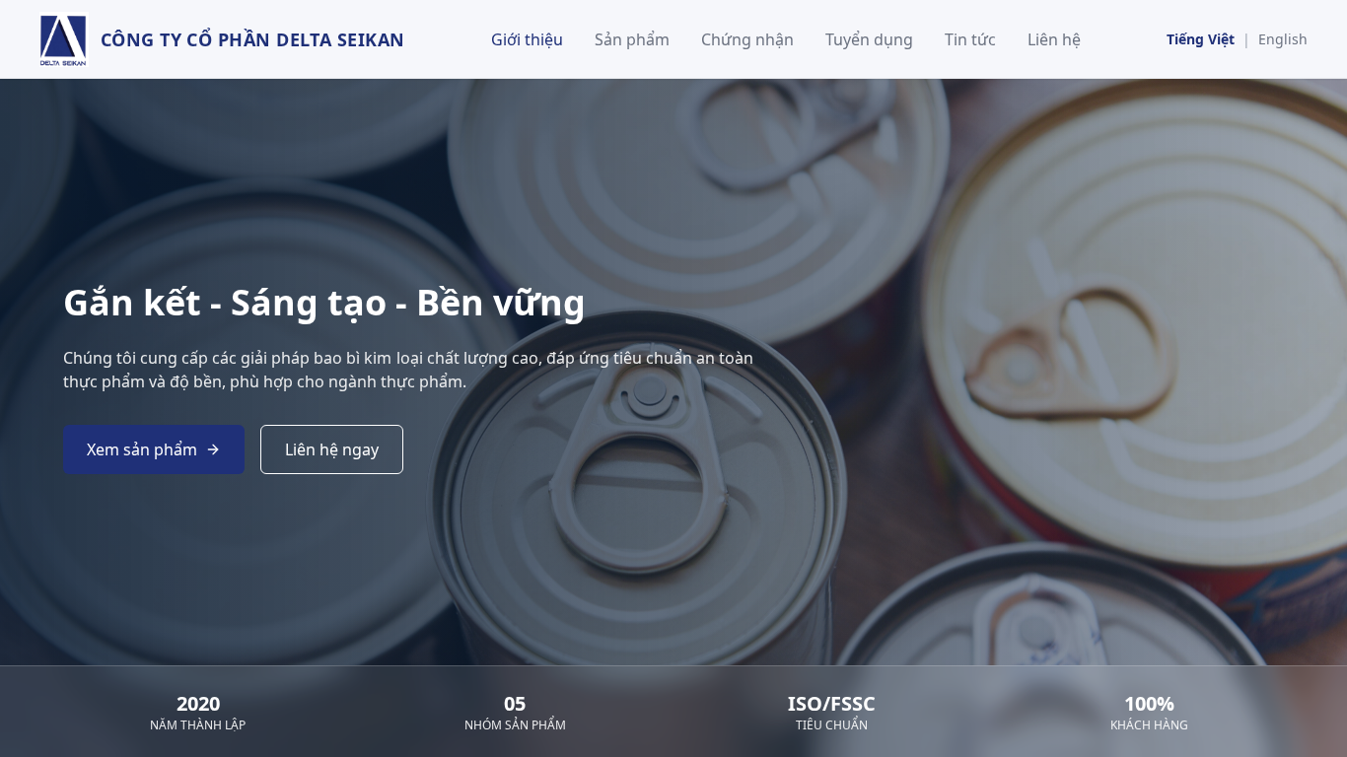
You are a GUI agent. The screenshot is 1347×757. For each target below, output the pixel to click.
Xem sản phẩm (142, 449)
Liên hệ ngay (332, 449)
